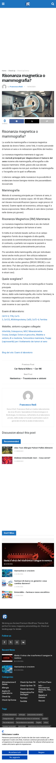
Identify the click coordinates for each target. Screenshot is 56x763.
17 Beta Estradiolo (9, 715)
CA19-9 (5, 316)
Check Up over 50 (27, 682)
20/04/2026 (19, 586)
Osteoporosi (17, 331)
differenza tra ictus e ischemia (27, 718)
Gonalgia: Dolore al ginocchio (22, 335)
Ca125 (7, 319)
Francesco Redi (16, 87)
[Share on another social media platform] (47, 121)
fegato (38, 722)
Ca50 (29, 319)
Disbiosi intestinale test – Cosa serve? (32, 458)
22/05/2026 (9, 564)
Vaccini (41, 701)
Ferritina (43, 319)
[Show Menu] (3, 4)
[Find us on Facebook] (4, 642)
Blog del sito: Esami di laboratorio (17, 352)
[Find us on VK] (23, 642)
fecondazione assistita (24, 722)
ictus (46, 722)
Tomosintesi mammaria (33, 338)
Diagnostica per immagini (27, 693)
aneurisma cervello (35, 715)
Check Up (11, 71)
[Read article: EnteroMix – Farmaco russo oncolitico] (7, 594)
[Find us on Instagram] (16, 642)
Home (4, 71)
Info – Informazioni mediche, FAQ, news (44, 689)
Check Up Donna (23, 71)
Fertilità (23, 701)
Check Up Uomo (27, 689)
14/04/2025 (31, 87)
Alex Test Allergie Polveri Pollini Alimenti (33, 448)
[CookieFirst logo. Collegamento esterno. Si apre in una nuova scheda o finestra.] (3, 731)
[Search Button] (52, 4)
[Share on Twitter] (32, 121)
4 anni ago (19, 461)
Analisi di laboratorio (7, 692)
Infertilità (6, 331)
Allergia (5, 688)
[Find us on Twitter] (10, 642)
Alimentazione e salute (9, 683)
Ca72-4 (35, 319)
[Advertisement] (28, 37)
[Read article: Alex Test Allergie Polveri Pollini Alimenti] (7, 450)
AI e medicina (16, 338)
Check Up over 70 (27, 686)
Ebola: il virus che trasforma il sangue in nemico (28, 560)
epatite (45, 718)
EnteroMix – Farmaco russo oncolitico (31, 592)
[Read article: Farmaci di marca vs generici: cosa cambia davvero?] (7, 583)
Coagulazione (8, 718)
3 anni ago (19, 451)
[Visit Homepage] (28, 4)
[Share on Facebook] (16, 121)
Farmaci (23, 698)
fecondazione (8, 722)
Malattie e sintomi (42, 696)
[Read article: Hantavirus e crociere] (7, 573)
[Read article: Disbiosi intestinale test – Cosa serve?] (7, 460)
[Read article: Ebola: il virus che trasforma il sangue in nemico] (7, 658)
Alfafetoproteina (18, 319)
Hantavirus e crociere (24, 570)
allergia (22, 715)
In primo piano (44, 682)
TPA (12, 316)
